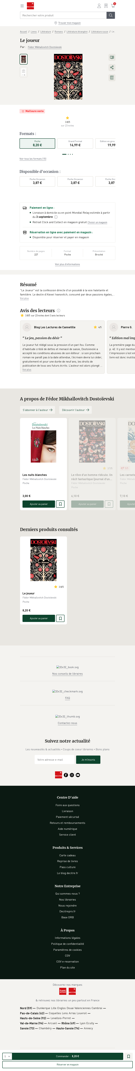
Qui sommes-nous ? (67, 893)
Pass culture (68, 867)
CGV (67, 955)
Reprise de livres (67, 861)
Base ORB (67, 917)
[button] (67, 292)
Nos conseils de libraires (67, 673)
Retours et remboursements (67, 823)
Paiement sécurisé (67, 817)
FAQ (67, 698)
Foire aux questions (68, 805)
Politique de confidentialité (67, 943)
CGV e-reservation (67, 961)
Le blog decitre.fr (67, 873)
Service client (67, 834)
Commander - (67, 1056)
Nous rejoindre (67, 905)
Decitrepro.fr (67, 911)
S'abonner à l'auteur (35, 410)
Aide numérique (67, 829)
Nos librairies (67, 899)
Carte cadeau (67, 855)
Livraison (67, 811)
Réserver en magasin (68, 1064)
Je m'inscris (88, 759)
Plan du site (67, 967)
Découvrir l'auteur (73, 410)
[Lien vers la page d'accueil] (30, 5)
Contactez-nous (67, 723)
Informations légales (67, 938)
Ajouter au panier (39, 503)
